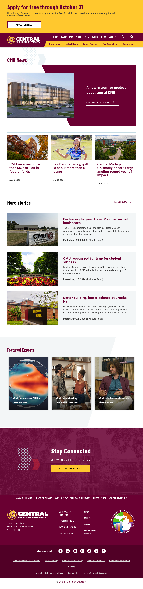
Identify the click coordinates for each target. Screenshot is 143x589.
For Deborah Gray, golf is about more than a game (70, 167)
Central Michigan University (73, 581)
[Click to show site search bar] (131, 37)
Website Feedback (96, 561)
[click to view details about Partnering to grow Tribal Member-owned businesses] (32, 229)
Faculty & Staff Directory (66, 513)
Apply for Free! (24, 25)
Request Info (67, 36)
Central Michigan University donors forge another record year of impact (115, 169)
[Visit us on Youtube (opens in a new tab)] (75, 551)
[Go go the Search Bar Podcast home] (104, 551)
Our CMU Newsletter (70, 469)
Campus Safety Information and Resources (88, 573)
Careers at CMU (66, 533)
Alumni (95, 36)
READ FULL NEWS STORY (98, 102)
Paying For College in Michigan (49, 573)
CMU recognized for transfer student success (92, 260)
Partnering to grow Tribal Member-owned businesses (95, 221)
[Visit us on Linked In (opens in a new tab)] (96, 551)
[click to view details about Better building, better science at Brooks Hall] (32, 308)
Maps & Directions (67, 527)
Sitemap (71, 567)
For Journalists (110, 44)
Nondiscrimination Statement (26, 561)
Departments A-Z (66, 521)
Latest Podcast (90, 44)
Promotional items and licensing (110, 497)
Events (112, 36)
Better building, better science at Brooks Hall (95, 299)
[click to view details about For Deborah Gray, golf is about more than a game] (71, 147)
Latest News (72, 44)
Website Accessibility (72, 561)
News (103, 36)
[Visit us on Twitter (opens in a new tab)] (68, 551)
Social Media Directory (90, 531)
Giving (87, 524)
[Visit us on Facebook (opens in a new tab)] (60, 551)
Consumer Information (119, 561)
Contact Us (128, 44)
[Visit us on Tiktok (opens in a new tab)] (89, 551)
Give (87, 36)
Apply (56, 36)
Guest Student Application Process (72, 497)
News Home (54, 44)
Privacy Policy (51, 561)
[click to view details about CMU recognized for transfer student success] (32, 269)
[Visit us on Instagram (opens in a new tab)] (82, 551)
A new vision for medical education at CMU (106, 89)
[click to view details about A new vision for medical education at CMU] (40, 95)
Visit (78, 36)
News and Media (44, 497)
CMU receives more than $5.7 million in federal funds (24, 167)
